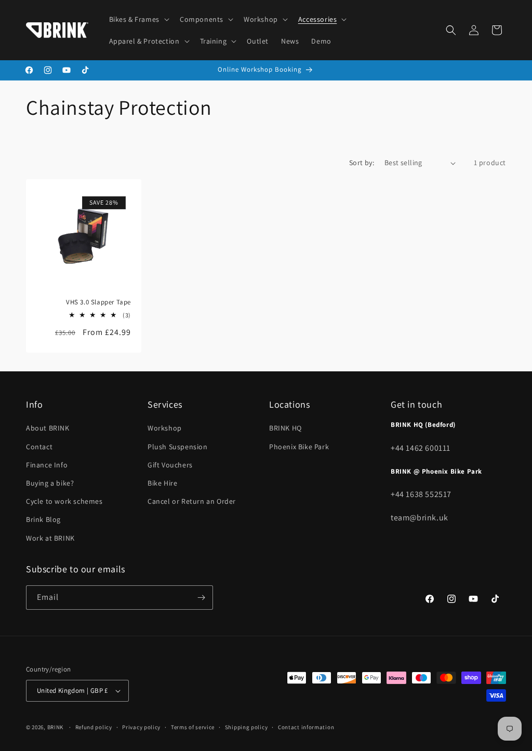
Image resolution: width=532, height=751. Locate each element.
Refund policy (93, 727)
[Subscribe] (201, 597)
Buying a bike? (50, 483)
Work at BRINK (50, 538)
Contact (39, 446)
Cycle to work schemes (64, 501)
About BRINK (48, 428)
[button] (138, 19)
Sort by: (361, 162)
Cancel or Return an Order (192, 501)
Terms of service (193, 727)
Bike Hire (162, 483)
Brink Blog (43, 519)
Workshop (165, 428)
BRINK (55, 727)
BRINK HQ (285, 428)
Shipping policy (246, 727)
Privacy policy (141, 727)
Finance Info (47, 465)
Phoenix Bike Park (299, 446)
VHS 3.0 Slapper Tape (98, 302)
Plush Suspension (178, 446)
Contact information (306, 727)
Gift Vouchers (170, 465)
